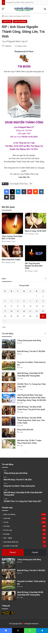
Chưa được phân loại (10, 542)
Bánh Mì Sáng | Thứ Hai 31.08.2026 (31, 351)
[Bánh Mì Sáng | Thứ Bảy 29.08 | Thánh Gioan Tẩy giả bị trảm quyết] (8, 410)
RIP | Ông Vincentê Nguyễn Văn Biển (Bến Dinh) (34, 266)
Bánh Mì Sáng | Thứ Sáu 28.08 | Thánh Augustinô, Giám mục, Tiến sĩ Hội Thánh (31, 420)
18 (11, 311)
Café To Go (26, 16)
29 (37, 316)
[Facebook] (6, 191)
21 (30, 311)
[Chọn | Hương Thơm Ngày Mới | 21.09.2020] (12, 223)
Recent (13, 552)
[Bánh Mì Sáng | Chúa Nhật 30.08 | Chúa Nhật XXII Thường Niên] (8, 376)
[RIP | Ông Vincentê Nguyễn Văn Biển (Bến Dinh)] (35, 253)
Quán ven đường (15, 16)
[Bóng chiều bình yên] (8, 433)
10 (5, 306)
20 (24, 311)
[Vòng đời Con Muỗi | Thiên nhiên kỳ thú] (8, 365)
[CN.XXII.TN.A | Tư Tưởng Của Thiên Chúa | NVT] (8, 387)
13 (24, 306)
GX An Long (7, 530)
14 (30, 306)
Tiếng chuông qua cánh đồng (29, 340)
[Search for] (45, 10)
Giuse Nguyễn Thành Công (18, 184)
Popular (35, 552)
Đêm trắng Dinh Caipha (11, 260)
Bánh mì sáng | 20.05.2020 (35, 231)
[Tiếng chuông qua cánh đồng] (8, 343)
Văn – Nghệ (7, 538)
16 (43, 306)
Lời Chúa (6, 526)
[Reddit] (35, 191)
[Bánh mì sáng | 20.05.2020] (35, 221)
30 (43, 316)
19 (18, 311)
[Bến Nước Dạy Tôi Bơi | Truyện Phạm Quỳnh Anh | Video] (8, 443)
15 (37, 306)
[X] (12, 191)
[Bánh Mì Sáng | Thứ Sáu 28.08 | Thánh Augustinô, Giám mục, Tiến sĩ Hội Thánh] (8, 421)
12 (18, 306)
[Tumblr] (23, 191)
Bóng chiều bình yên (25, 430)
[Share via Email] (6, 197)
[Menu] (3, 10)
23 (43, 311)
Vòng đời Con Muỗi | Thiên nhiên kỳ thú (19, 2)
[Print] (12, 197)
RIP (31, 184)
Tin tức (5, 522)
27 (24, 316)
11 (11, 306)
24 (5, 316)
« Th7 (4, 327)
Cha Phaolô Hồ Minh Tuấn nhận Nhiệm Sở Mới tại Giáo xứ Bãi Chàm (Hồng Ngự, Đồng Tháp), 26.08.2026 (31, 397)
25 (11, 316)
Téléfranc (8, 46)
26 (18, 316)
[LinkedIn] (18, 191)
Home (5, 16)
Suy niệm (6, 534)
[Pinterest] (29, 191)
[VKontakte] (41, 191)
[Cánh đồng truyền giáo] (24, 9)
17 (5, 311)
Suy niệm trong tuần (10, 546)
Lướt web (6, 518)
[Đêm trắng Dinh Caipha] (12, 251)
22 (37, 311)
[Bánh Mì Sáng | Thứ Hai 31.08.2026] (8, 354)
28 (30, 316)
